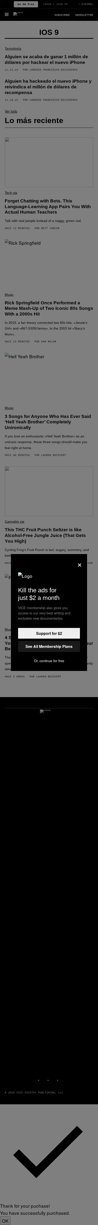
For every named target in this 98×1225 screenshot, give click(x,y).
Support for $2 (49, 633)
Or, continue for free (49, 660)
